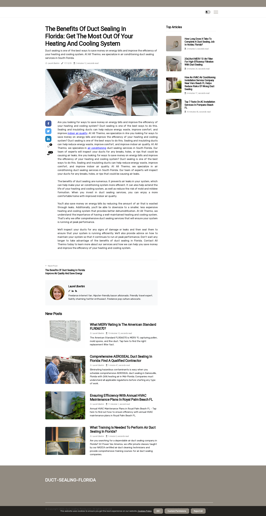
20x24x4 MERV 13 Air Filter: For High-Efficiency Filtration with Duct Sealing (199, 61)
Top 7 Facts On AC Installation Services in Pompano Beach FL (200, 104)
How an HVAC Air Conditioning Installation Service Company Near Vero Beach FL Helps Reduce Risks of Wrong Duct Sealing (200, 83)
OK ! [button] (158, 511)
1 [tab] (101, 111)
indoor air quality (77, 133)
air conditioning (97, 148)
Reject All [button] (198, 511)
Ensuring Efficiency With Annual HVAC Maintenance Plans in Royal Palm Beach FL (121, 397)
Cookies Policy (144, 511)
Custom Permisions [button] (177, 511)
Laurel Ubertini (53, 63)
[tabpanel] (101, 92)
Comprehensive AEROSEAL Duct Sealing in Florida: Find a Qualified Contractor (121, 358)
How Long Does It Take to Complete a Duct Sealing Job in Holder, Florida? (199, 41)
